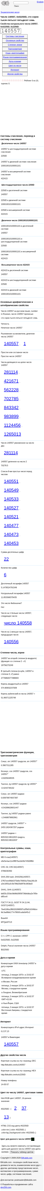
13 (6, 1116)
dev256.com (5, 1187)
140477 (11, 525)
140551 (11, 481)
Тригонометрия (15, 49)
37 (24, 1108)
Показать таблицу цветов (22, 1152)
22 (6, 558)
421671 (11, 380)
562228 (11, 389)
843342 (11, 407)
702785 (11, 398)
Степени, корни (15, 45)
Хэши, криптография (15, 53)
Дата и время (15, 61)
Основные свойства (15, 40)
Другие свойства (14, 74)
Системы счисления (15, 36)
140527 (11, 507)
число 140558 (18, 622)
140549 (11, 490)
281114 (11, 372)
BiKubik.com (26, 1158)
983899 (11, 416)
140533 (11, 498)
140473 (11, 534)
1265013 (12, 434)
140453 (11, 543)
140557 (11, 343)
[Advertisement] (22, 108)
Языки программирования (15, 57)
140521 (11, 516)
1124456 (12, 425)
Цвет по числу (15, 66)
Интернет (15, 70)
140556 (11, 641)
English (40, 2)
